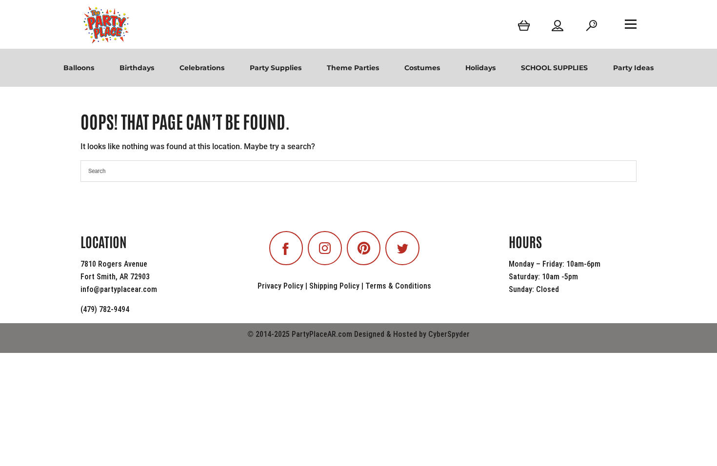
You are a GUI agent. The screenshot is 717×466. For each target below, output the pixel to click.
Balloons (78, 67)
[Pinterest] (364, 248)
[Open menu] (631, 24)
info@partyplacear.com (118, 289)
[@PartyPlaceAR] (286, 248)
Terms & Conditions (398, 286)
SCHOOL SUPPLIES (554, 67)
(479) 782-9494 (104, 309)
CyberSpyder (449, 334)
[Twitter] (402, 248)
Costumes (422, 67)
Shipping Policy (334, 286)
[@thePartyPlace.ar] (325, 248)
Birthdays (137, 67)
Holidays (480, 67)
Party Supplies (275, 67)
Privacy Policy (280, 286)
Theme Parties (353, 67)
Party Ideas (633, 67)
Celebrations (201, 67)
